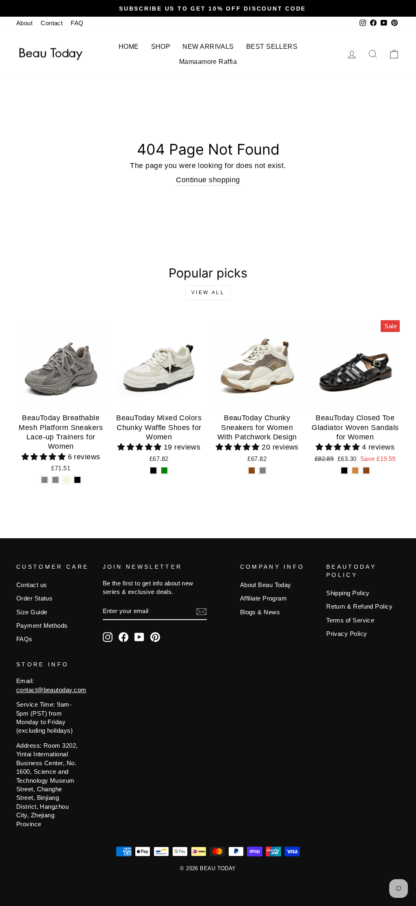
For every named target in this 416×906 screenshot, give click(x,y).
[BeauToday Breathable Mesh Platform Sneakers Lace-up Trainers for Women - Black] (77, 480)
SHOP (161, 46)
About (24, 23)
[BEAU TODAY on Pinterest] (155, 637)
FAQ (77, 23)
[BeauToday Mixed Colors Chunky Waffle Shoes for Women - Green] (164, 470)
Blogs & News (260, 612)
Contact (52, 23)
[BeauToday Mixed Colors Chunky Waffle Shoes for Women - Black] (153, 470)
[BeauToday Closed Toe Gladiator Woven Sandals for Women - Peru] (355, 470)
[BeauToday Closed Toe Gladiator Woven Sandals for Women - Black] (344, 470)
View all (208, 292)
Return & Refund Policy (359, 606)
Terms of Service (350, 620)
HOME (129, 46)
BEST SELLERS (271, 46)
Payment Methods (42, 625)
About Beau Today (265, 584)
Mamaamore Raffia (208, 61)
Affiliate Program (263, 598)
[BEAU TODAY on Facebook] (123, 637)
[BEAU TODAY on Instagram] (108, 637)
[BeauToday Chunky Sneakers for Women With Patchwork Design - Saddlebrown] (252, 470)
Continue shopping (208, 180)
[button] (45, 457)
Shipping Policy (348, 592)
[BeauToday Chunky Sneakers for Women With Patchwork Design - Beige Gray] (262, 470)
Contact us (31, 584)
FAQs (24, 638)
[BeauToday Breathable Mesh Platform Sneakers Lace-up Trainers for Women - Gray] (44, 480)
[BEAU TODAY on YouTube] (139, 637)
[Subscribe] (201, 611)
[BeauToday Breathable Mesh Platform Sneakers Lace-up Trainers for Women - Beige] (66, 480)
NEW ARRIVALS (208, 46)
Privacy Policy (346, 633)
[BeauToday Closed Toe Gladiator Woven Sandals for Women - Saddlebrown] (366, 470)
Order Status (34, 598)
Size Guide (32, 612)
